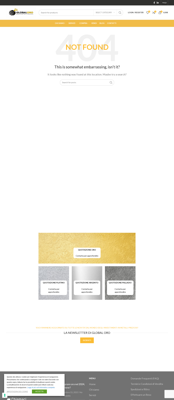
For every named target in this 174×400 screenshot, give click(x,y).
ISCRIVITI (87, 340)
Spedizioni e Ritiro (140, 389)
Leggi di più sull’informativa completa (41, 387)
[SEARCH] (120, 12)
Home (92, 384)
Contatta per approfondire (87, 256)
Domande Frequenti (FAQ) (145, 378)
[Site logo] (21, 12)
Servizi (92, 395)
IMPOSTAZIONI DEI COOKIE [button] (17, 392)
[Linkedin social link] (158, 3)
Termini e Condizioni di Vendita (147, 383)
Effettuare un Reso (141, 394)
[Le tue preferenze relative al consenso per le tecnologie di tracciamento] (4, 395)
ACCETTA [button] (39, 392)
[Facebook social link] (154, 3)
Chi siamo (94, 389)
